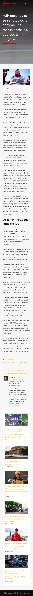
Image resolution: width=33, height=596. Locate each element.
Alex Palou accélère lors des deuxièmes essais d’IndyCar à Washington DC (15, 518)
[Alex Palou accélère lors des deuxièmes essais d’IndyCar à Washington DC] (16, 512)
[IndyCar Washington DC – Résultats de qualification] (16, 457)
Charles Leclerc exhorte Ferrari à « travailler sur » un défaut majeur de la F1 (16, 546)
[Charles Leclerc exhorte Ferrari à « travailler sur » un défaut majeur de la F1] (16, 539)
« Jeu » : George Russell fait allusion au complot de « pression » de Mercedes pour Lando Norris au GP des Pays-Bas (15, 434)
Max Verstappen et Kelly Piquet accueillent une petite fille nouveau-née (15, 364)
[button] (25, 3)
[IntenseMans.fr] (9, 3)
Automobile (9, 359)
